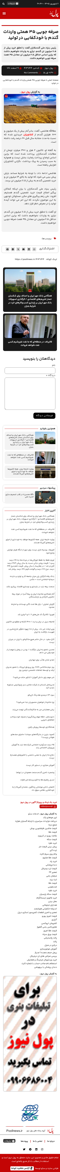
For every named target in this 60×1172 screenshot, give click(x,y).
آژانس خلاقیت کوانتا (20, 1168)
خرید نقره (52, 843)
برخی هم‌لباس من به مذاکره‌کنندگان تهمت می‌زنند (33, 709)
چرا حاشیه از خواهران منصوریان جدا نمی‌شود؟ (35, 702)
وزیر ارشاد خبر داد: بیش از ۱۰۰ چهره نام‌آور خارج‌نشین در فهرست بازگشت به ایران (30, 631)
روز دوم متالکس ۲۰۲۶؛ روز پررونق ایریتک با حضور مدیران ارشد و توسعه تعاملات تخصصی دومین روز (30, 669)
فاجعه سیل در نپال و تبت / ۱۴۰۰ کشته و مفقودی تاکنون (30, 621)
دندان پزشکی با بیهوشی (45, 967)
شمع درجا (52, 825)
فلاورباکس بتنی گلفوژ (47, 927)
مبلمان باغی (51, 876)
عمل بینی (52, 901)
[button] (3, 4)
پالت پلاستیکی (50, 938)
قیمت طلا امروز (50, 930)
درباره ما (51, 1141)
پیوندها (24, 1141)
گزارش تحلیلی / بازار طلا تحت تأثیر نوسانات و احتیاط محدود (32, 606)
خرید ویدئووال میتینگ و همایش (42, 960)
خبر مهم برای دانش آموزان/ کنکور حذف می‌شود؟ (33, 677)
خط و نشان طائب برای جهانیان (41, 660)
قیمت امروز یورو (49, 916)
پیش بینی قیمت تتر (48, 846)
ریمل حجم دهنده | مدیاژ (46, 952)
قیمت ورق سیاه (49, 934)
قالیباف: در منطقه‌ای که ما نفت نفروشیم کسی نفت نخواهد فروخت (20, 457)
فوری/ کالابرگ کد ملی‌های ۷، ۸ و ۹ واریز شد (36, 614)
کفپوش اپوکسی (49, 923)
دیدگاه (50, 375)
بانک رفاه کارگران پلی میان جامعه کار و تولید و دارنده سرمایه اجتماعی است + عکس (32, 578)
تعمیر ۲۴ (53, 872)
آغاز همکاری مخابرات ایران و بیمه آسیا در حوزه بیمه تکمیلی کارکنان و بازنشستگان (33, 596)
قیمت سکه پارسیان (48, 894)
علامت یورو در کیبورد (47, 836)
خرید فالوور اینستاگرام (46, 898)
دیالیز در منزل (50, 945)
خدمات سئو (33, 814)
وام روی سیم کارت (48, 854)
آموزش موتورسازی (48, 949)
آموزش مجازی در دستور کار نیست (40, 765)
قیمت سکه (52, 839)
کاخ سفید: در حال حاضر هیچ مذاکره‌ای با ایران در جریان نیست (31, 641)
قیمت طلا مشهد (49, 857)
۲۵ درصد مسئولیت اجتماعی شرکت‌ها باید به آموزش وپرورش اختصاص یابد (33, 746)
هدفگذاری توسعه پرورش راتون (41, 727)
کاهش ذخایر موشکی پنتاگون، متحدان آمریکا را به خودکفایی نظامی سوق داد (33, 789)
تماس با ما (37, 1141)
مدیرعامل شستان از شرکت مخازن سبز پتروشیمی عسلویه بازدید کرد (30, 686)
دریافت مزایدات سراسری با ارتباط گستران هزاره (36, 821)
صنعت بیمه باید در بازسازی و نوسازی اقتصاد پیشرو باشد (30, 586)
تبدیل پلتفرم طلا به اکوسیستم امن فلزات (37, 779)
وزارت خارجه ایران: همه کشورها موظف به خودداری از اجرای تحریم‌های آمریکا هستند (21, 471)
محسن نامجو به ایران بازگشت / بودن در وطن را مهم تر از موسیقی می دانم (30, 651)
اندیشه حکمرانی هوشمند (45, 909)
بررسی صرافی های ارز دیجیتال (43, 956)
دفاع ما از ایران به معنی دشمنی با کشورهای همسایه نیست (32, 757)
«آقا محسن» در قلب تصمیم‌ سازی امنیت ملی (19, 496)
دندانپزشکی (51, 865)
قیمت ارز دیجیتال (49, 868)
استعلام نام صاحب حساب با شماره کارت (39, 963)
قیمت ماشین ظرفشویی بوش (43, 828)
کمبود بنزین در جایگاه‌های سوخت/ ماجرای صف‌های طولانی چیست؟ (32, 736)
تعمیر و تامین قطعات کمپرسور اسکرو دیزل (37, 912)
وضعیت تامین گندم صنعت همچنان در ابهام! (35, 772)
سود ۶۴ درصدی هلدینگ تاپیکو (41, 695)
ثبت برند (53, 879)
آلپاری (54, 919)
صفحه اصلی (53, 80)
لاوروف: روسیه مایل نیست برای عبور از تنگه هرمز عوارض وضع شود (30, 551)
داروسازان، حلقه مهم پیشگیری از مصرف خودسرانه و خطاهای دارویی (32, 718)
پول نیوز (25, 92)
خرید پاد (53, 861)
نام (53, 365)
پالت (55, 941)
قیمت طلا (52, 832)
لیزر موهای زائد (50, 817)
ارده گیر (53, 850)
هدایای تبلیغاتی (49, 905)
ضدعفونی (52, 887)
